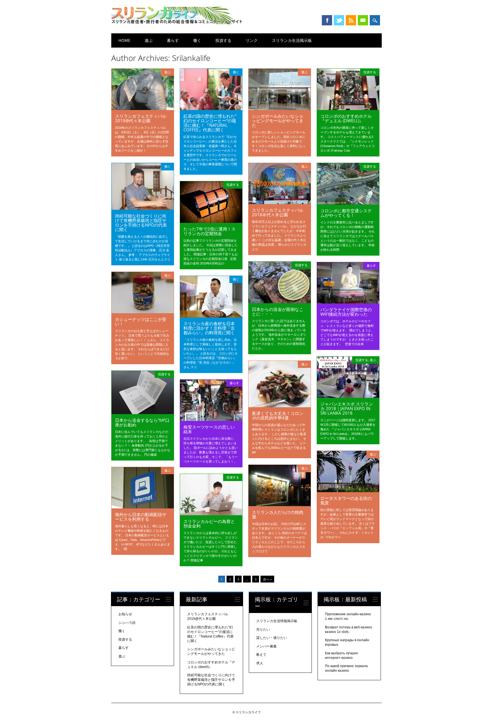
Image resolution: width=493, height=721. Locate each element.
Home (124, 40)
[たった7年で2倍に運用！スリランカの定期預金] (211, 221)
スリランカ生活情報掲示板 (276, 621)
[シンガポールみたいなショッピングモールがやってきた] (279, 108)
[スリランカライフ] (177, 23)
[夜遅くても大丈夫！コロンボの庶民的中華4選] (279, 406)
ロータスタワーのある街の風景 (346, 500)
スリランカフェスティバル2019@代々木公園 (140, 118)
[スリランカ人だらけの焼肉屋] (279, 504)
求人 (259, 663)
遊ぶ (149, 40)
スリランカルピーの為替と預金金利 (209, 523)
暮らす (173, 40)
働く (197, 40)
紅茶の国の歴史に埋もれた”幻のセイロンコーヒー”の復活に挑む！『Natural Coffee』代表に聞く (209, 123)
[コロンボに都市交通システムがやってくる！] (348, 203)
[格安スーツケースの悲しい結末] (211, 419)
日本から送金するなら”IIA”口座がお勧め (142, 422)
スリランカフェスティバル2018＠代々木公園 (277, 212)
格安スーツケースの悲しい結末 (209, 429)
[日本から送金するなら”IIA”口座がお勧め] (143, 412)
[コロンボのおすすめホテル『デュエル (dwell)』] (348, 108)
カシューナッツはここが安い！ (140, 321)
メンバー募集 (266, 646)
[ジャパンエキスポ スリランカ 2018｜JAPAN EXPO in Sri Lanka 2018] (348, 396)
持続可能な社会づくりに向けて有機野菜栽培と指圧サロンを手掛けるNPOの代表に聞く (141, 222)
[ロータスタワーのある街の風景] (348, 490)
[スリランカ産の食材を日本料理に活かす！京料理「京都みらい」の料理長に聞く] (211, 316)
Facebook (327, 20)
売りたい (263, 630)
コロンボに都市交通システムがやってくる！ (346, 213)
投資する (223, 40)
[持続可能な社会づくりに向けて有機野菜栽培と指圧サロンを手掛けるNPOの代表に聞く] (143, 208)
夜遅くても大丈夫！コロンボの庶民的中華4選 (277, 415)
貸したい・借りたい (271, 638)
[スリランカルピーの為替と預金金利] (211, 514)
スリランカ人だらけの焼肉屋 (277, 514)
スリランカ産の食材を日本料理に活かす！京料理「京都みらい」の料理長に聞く (209, 328)
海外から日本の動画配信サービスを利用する (140, 517)
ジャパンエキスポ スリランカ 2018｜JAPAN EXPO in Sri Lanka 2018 (346, 408)
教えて (261, 655)
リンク (252, 40)
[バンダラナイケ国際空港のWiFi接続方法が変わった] (348, 302)
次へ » (267, 579)
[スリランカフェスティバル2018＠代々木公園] (279, 202)
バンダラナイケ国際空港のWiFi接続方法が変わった (346, 312)
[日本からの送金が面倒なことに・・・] (279, 302)
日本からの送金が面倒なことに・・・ (277, 311)
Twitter (339, 20)
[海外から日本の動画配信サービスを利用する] (143, 507)
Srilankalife (191, 57)
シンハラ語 (127, 623)
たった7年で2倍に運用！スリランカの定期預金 (209, 231)
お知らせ (125, 614)
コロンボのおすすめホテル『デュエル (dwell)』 (346, 118)
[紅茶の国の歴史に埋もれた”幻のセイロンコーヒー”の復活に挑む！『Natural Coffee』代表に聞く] (211, 108)
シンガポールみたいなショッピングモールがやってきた (277, 120)
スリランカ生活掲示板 (292, 40)
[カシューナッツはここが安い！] (143, 311)
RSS (351, 20)
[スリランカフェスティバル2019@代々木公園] (143, 108)
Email (363, 20)
